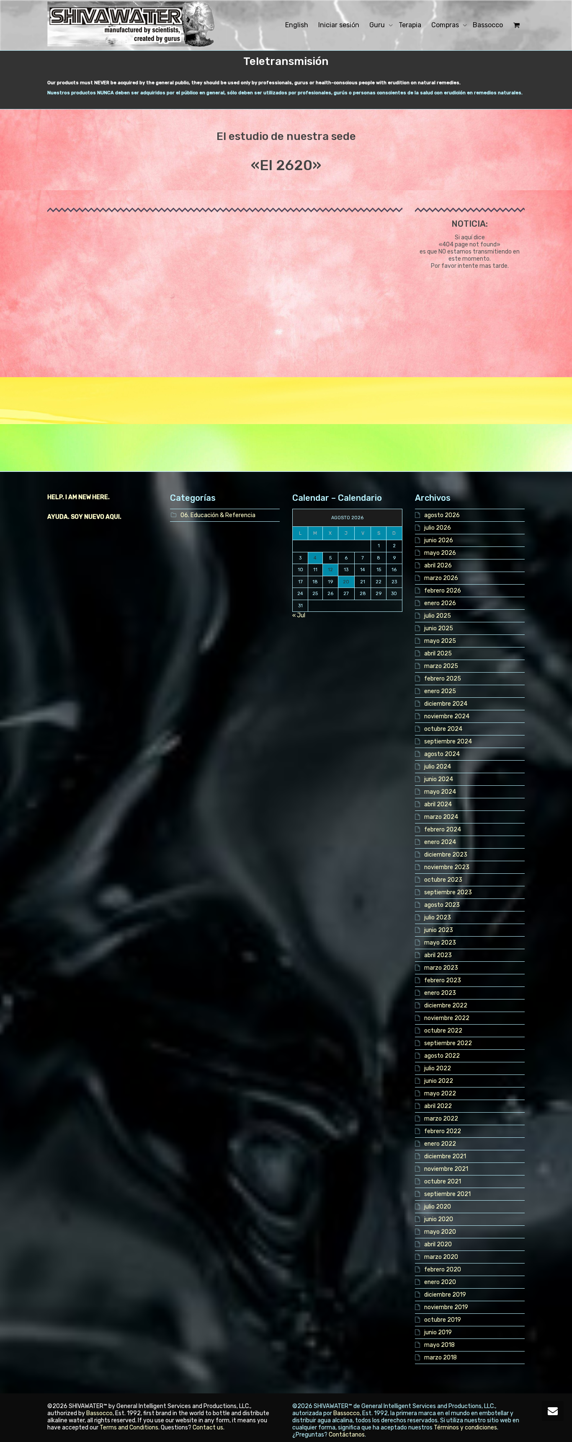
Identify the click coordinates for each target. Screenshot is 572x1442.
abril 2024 (438, 804)
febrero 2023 (442, 980)
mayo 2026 (440, 553)
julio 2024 (437, 766)
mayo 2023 (440, 942)
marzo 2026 (441, 578)
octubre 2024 (443, 729)
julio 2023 (437, 917)
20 (346, 582)
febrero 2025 (442, 678)
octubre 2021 (442, 1181)
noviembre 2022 (446, 1018)
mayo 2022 (440, 1093)
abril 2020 (438, 1244)
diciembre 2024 (445, 703)
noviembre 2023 (446, 867)
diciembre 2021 (445, 1156)
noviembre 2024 (446, 716)
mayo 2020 (440, 1231)
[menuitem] (296, 25)
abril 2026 (438, 565)
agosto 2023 (442, 905)
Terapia (410, 25)
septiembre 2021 (447, 1194)
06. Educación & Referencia (217, 515)
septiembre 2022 (448, 1043)
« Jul (298, 615)
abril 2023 (438, 955)
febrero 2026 (442, 590)
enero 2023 (440, 993)
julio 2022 (437, 1068)
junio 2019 (438, 1332)
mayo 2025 (440, 641)
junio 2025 (438, 628)
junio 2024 (438, 779)
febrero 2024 (442, 829)
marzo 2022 (441, 1118)
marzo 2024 (441, 817)
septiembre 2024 (448, 741)
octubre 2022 (443, 1030)
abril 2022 (438, 1106)
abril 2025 (438, 653)
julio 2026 (437, 527)
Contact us (208, 1427)
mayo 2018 (439, 1345)
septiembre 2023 (448, 892)
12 (330, 569)
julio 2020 (437, 1206)
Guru (377, 25)
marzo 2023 (441, 967)
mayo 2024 (440, 791)
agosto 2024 (442, 754)
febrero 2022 (442, 1131)
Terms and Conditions (129, 1427)
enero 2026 (440, 603)
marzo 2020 (441, 1257)
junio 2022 (438, 1081)
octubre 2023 (443, 879)
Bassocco (488, 25)
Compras (446, 25)
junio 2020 (438, 1219)
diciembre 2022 (445, 1005)
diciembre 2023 (445, 854)
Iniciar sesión (338, 25)
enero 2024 (440, 842)
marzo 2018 (440, 1357)
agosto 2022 (442, 1055)
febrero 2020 (442, 1269)
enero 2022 (440, 1143)
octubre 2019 (442, 1319)
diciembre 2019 (445, 1294)
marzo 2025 (441, 666)
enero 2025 (440, 691)
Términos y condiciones (465, 1427)
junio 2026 (438, 540)
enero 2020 (440, 1282)
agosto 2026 (442, 515)
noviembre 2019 (446, 1307)
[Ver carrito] (516, 25)
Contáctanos (347, 1434)
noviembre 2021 (446, 1169)
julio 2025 (437, 615)
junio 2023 (438, 930)
